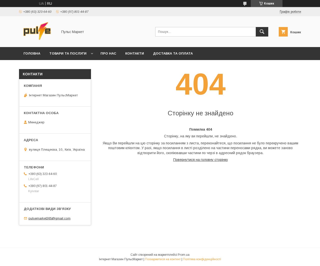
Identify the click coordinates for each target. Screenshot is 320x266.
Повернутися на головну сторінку (200, 160)
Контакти (134, 53)
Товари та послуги (67, 53)
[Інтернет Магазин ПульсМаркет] (37, 41)
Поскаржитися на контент (163, 259)
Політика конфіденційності (202, 259)
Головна (32, 53)
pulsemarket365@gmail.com (49, 218)
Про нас (108, 53)
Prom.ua (184, 254)
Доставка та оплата (173, 53)
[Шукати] (262, 32)
